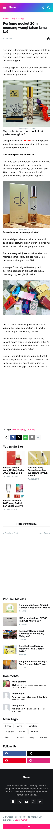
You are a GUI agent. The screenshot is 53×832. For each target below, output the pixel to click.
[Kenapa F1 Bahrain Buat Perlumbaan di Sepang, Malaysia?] (10, 634)
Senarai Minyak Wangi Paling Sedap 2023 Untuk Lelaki (13, 470)
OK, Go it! (26, 826)
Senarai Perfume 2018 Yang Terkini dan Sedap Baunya (13, 503)
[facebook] (14, 753)
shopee (43, 737)
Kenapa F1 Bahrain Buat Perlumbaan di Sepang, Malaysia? (31, 634)
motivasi (20, 737)
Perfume (31, 429)
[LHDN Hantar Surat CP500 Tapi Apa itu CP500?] (10, 621)
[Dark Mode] (43, 7)
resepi (32, 737)
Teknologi (32, 726)
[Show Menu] (4, 7)
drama (22, 731)
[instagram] (38, 760)
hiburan (34, 731)
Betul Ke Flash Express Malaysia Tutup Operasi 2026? (31, 649)
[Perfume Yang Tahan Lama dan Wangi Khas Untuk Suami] (39, 458)
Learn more (20, 820)
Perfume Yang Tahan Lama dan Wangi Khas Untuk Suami (38, 471)
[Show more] (38, 437)
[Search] (49, 7)
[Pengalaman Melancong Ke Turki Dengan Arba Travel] (10, 664)
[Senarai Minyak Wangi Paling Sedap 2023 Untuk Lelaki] (14, 458)
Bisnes (8, 726)
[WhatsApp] (25, 437)
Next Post (43, 533)
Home (6, 19)
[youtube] (14, 760)
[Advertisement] (26, 398)
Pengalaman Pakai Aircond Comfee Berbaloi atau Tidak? (34, 606)
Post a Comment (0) (26, 523)
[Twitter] (19, 437)
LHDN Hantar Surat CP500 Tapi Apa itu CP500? (33, 619)
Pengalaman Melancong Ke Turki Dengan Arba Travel (33, 663)
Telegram (9, 731)
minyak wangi (17, 19)
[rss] (40, 801)
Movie (19, 726)
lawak (8, 737)
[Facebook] (13, 437)
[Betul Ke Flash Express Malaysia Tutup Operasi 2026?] (10, 649)
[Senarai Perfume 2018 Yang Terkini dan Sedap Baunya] (14, 491)
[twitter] (38, 753)
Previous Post (11, 533)
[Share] (47, 38)
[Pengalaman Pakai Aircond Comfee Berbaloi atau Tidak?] (10, 608)
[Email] (32, 437)
